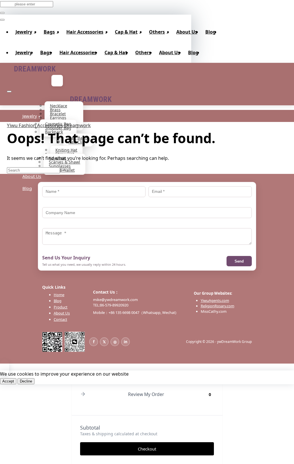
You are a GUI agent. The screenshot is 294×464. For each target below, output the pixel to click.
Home (59, 294)
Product (60, 307)
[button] (83, 394)
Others (157, 32)
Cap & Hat (126, 32)
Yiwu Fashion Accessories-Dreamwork (49, 125)
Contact (60, 319)
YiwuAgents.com (215, 300)
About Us (186, 32)
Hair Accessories (84, 32)
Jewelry (24, 32)
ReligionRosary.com (217, 305)
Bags (49, 32)
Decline (26, 381)
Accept (8, 381)
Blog (210, 32)
